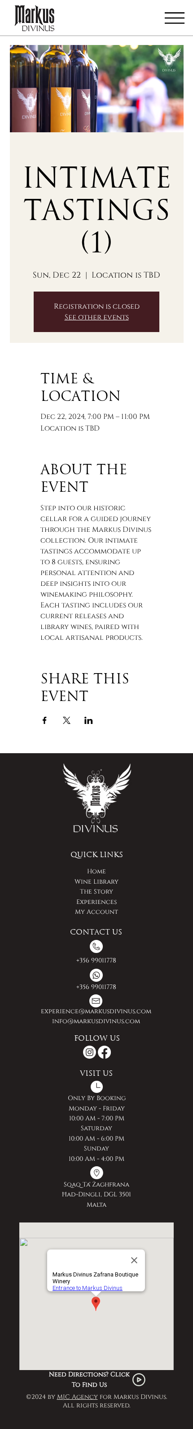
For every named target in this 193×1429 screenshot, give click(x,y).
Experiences (96, 902)
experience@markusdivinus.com (96, 1011)
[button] (174, 18)
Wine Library (96, 881)
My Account (96, 912)
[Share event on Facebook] (44, 720)
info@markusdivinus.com (96, 1021)
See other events (97, 317)
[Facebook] (104, 1052)
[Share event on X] (66, 720)
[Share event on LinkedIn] (88, 720)
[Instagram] (89, 1052)
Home (96, 871)
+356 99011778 (96, 960)
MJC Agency (77, 1397)
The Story (96, 891)
